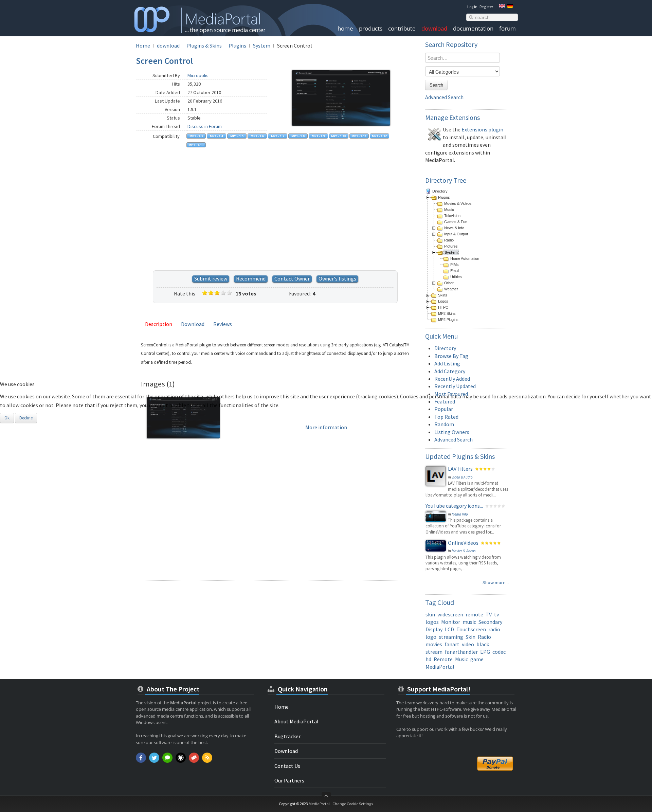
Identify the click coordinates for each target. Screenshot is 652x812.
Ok (7, 418)
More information (326, 427)
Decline (26, 418)
